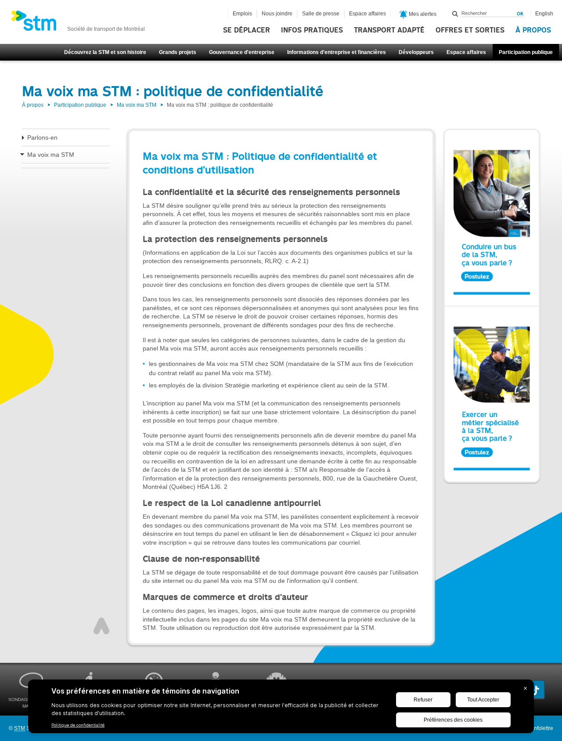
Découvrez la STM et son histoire (105, 52)
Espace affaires (466, 52)
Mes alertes (421, 14)
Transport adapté (389, 30)
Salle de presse (320, 14)
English (544, 14)
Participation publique (526, 52)
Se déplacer (246, 30)
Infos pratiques (312, 30)
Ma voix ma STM (136, 105)
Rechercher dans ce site (455, 13)
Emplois (242, 14)
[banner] (78, 23)
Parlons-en (42, 137)
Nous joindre (277, 14)
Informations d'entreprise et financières (336, 52)
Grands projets (177, 52)
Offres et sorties (470, 30)
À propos (533, 30)
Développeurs (416, 52)
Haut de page (101, 626)
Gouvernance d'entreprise (241, 52)
